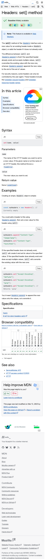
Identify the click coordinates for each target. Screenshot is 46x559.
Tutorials (5, 524)
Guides (4, 520)
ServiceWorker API (13, 370)
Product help (7, 477)
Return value (9, 180)
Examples (6, 101)
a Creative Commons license (18, 558)
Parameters (8, 149)
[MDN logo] (6, 437)
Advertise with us (8, 469)
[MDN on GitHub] (3, 447)
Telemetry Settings (30, 545)
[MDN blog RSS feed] (18, 447)
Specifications (8, 104)
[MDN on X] (10, 447)
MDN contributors (10, 407)
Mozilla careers (8, 465)
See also (6, 111)
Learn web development (11, 517)
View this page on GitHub (13, 410)
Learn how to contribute (13, 398)
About (4, 458)
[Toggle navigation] (41, 2)
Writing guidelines (8, 495)
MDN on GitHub (8, 502)
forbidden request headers (15, 80)
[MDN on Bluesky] (7, 447)
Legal (4, 548)
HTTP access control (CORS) (17, 373)
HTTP (8, 376)
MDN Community (8, 487)
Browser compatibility (11, 108)
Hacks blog (6, 532)
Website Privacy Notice (11, 545)
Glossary (5, 528)
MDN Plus (6, 473)
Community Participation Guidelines (23, 548)
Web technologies (9, 513)
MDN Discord (7, 499)
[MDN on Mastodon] (14, 447)
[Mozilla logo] (8, 539)
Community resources (10, 491)
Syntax (5, 98)
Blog (3, 462)
